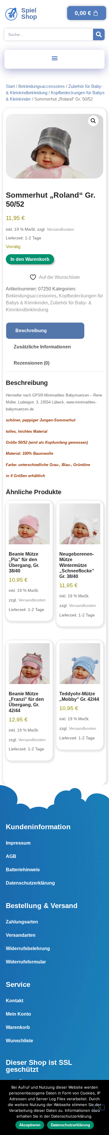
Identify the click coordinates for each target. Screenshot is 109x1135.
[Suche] (99, 34)
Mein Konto (18, 1014)
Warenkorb (18, 1027)
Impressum (18, 843)
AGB (11, 856)
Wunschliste (19, 1040)
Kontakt (14, 1000)
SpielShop (29, 13)
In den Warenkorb (29, 259)
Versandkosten (60, 229)
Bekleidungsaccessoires (41, 86)
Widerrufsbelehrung (28, 948)
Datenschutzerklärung (30, 883)
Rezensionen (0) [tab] (31, 363)
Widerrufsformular (26, 961)
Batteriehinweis (23, 869)
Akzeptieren (29, 1125)
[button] (54, 58)
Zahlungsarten (22, 921)
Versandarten (20, 935)
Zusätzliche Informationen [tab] (42, 346)
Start (10, 86)
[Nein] (99, 1107)
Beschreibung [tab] (31, 330)
